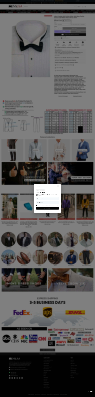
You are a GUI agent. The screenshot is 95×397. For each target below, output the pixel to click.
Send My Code (47, 208)
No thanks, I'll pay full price (47, 210)
